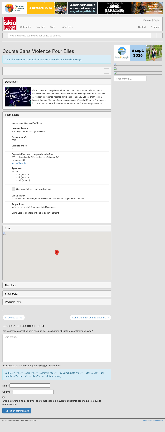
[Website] (7, 70)
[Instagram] (19, 70)
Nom (5, 385)
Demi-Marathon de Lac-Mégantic (90, 317)
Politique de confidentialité (153, 420)
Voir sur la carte (19, 162)
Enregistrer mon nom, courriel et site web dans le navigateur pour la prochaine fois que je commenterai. (51, 402)
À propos (155, 27)
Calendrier (25, 27)
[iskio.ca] (10, 21)
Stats (53, 27)
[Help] (154, 35)
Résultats (40, 27)
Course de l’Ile (13, 317)
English (156, 20)
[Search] (160, 35)
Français (147, 20)
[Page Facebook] (13, 70)
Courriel (7, 391)
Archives (67, 27)
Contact (142, 27)
